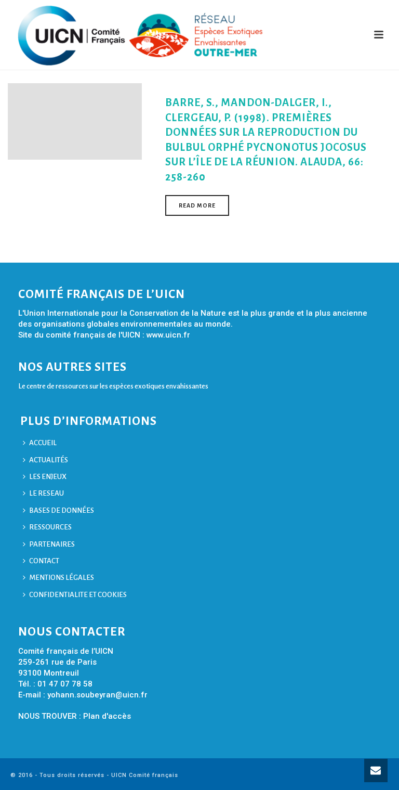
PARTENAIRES (52, 544)
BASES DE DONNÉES (61, 510)
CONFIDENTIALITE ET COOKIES (78, 595)
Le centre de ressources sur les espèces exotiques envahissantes (113, 386)
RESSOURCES (50, 527)
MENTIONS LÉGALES (61, 577)
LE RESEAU (46, 493)
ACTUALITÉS (48, 460)
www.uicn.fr (168, 335)
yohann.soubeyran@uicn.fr (97, 695)
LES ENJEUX (47, 477)
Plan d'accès (107, 716)
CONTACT (44, 561)
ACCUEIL (43, 443)
